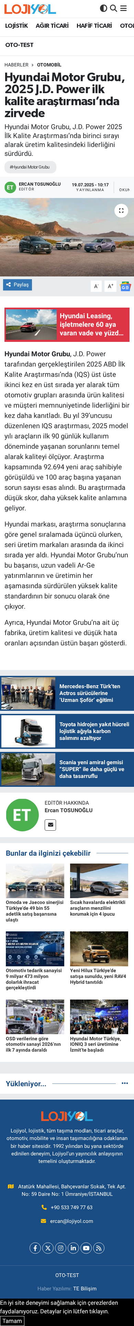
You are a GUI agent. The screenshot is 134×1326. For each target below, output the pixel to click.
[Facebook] (35, 1248)
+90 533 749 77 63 (71, 1207)
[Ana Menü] (123, 8)
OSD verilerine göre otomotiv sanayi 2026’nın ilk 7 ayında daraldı (33, 1044)
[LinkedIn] (73, 1248)
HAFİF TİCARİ (94, 26)
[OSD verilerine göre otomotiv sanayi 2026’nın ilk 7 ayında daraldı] (35, 1016)
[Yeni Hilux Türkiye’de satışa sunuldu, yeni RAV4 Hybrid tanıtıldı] (99, 948)
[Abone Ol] (125, 285)
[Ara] (113, 8)
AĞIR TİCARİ (52, 26)
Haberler (16, 64)
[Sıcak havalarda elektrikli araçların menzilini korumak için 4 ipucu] (99, 880)
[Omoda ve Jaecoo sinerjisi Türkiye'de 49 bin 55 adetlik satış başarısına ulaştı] (35, 880)
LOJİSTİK (16, 26)
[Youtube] (86, 1248)
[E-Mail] (50, 825)
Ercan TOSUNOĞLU (69, 810)
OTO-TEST (19, 45)
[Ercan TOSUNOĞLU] (22, 814)
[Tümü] (125, 1083)
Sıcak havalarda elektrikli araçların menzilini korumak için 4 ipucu (97, 908)
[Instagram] (60, 1248)
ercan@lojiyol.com (71, 1221)
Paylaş (21, 285)
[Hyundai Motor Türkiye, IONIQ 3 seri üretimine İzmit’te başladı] (99, 1016)
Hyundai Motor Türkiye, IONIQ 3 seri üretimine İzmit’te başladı (95, 1044)
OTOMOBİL (49, 64)
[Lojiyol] (30, 8)
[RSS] (98, 1248)
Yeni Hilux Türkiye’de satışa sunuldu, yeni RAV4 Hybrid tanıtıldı (98, 976)
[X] (48, 1248)
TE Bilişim (85, 1289)
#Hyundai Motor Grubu (29, 167)
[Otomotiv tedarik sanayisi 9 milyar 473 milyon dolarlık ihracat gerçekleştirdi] (35, 948)
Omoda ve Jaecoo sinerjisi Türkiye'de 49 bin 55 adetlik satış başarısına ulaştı (35, 911)
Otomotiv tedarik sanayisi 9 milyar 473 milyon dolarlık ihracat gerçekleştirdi (34, 979)
